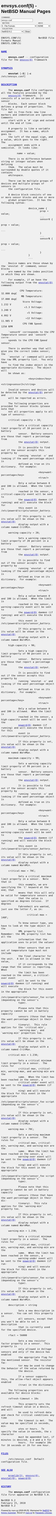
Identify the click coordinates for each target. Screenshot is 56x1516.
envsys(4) (26, 59)
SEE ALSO (7, 1470)
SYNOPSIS (7, 68)
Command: (6, 17)
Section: (6, 23)
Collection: (7, 29)
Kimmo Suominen (8, 1513)
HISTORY (6, 1486)
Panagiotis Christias (43, 1513)
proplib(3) (15, 1475)
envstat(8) (45, 282)
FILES (4, 1453)
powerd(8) (30, 499)
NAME (4, 51)
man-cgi (29, 1513)
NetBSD (46, 1510)
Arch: (42, 23)
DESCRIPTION (9, 84)
